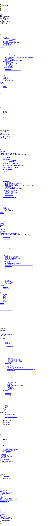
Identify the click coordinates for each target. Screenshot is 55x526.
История (4, 86)
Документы (5, 87)
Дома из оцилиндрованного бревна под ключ (11, 42)
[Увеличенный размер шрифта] (1, 4)
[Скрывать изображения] (1, 12)
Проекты (2, 35)
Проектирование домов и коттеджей (11, 49)
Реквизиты (5, 91)
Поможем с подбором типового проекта (9, 153)
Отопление (7, 68)
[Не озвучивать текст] (1, 15)
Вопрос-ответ (2, 514)
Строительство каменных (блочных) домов (13, 55)
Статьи (1, 95)
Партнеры (4, 88)
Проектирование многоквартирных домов (12, 51)
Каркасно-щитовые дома (9, 40)
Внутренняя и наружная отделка (9, 61)
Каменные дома (5, 77)
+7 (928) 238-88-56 (5, 18)
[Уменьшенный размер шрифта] (0, 1)
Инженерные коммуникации (8, 67)
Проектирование (3, 490)
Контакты (2, 93)
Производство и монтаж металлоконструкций (13, 60)
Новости (2, 94)
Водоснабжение (8, 69)
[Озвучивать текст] (1, 14)
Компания (2, 83)
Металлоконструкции (7, 45)
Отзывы (4, 219)
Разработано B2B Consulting (5, 517)
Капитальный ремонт (9, 64)
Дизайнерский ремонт (9, 66)
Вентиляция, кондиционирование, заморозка (13, 70)
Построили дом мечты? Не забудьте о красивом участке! (13, 154)
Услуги (2, 47)
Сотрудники (5, 218)
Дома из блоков (5, 37)
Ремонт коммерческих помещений (11, 63)
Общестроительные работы (10, 59)
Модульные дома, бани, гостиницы (9, 43)
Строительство (5, 53)
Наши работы (3, 75)
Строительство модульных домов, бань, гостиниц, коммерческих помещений (19, 57)
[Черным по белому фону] (0, 6)
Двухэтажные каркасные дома (10, 39)
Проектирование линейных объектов (11, 50)
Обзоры (1, 515)
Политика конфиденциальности (6, 518)
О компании (5, 85)
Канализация (7, 71)
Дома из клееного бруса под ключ (9, 41)
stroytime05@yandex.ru (4, 134)
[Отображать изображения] (1, 10)
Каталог (1, 494)
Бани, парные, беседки (7, 44)
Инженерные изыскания (9, 52)
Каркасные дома (6, 38)
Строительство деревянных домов (11, 56)
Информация (2, 512)
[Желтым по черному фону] (0, 7)
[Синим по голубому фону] (0, 8)
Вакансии (4, 90)
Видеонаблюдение (8, 73)
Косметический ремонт (9, 62)
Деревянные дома (6, 78)
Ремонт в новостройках (9, 65)
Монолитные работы (8, 58)
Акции (2, 82)
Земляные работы (8, 54)
